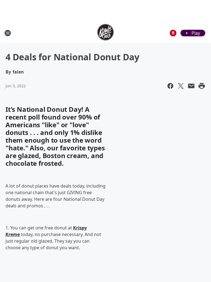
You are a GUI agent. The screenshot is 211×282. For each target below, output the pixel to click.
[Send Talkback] (173, 33)
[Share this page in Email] (191, 86)
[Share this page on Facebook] (170, 86)
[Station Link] (105, 33)
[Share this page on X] (181, 86)
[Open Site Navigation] (7, 33)
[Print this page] (202, 86)
